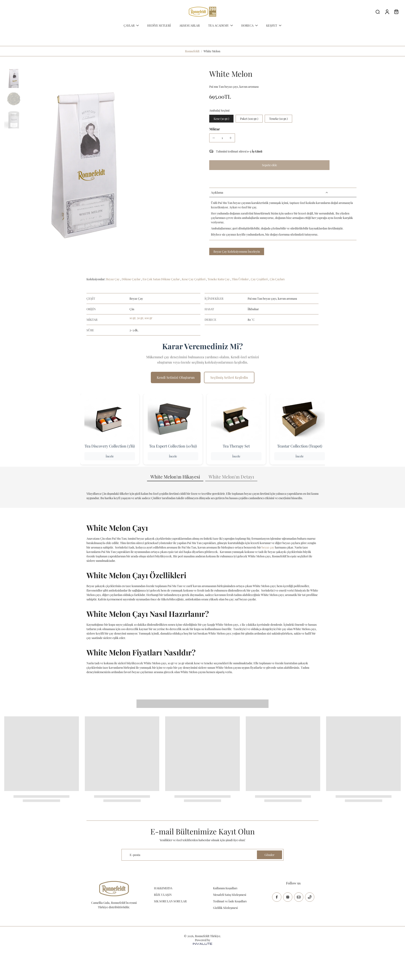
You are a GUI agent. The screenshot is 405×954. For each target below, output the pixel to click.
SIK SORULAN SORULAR (170, 901)
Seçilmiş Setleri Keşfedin (229, 377)
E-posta (135, 855)
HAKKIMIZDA (163, 888)
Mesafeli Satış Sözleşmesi (229, 895)
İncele (110, 456)
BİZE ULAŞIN (163, 895)
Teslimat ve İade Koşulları (230, 901)
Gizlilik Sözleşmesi (225, 908)
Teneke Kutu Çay (219, 279)
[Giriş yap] (387, 11)
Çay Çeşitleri (259, 279)
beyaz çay (268, 547)
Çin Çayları (277, 279)
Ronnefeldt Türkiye (207, 936)
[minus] (213, 138)
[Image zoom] (85, 159)
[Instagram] (287, 897)
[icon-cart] (396, 11)
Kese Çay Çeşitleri (194, 279)
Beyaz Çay (113, 279)
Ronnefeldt (192, 51)
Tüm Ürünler (240, 279)
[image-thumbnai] (13, 78)
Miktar (214, 129)
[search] (377, 11)
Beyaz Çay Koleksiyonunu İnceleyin (236, 251)
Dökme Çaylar (131, 279)
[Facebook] (276, 897)
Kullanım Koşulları (225, 888)
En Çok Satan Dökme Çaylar (161, 279)
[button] (269, 165)
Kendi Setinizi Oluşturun (176, 377)
